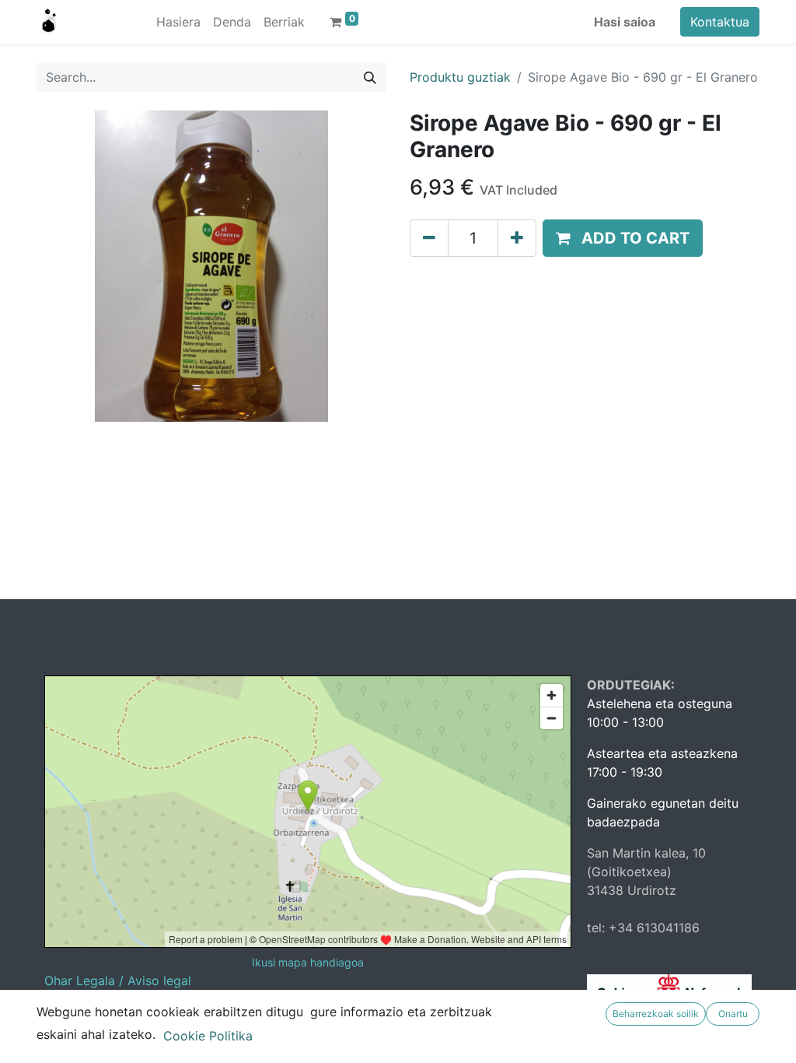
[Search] (370, 77)
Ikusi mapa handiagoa (308, 962)
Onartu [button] (733, 1013)
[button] (623, 238)
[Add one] (517, 238)
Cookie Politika (208, 1036)
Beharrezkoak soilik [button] (656, 1013)
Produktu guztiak (460, 77)
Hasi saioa (624, 22)
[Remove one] (429, 238)
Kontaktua (719, 22)
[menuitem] (178, 21)
